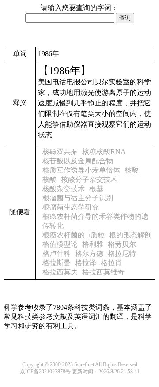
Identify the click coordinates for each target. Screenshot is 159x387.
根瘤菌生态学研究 (70, 207)
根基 (96, 188)
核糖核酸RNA (104, 151)
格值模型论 (60, 244)
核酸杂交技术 (63, 188)
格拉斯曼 (56, 263)
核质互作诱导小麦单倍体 (81, 170)
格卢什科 (56, 253)
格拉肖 (111, 263)
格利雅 (92, 244)
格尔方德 (89, 253)
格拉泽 (85, 263)
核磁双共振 (60, 151)
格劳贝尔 (122, 244)
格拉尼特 (122, 253)
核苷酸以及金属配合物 (77, 161)
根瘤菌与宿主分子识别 (77, 198)
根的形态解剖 (130, 235)
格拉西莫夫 (60, 272)
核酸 (132, 170)
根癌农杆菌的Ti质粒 (73, 235)
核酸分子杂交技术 (89, 179)
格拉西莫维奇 (103, 272)
